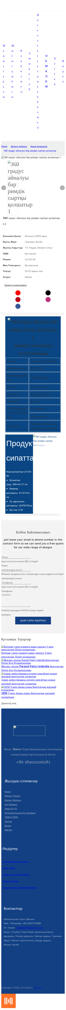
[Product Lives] (8, 1007)
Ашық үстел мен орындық (16, 874)
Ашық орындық (10, 881)
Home (4, 146)
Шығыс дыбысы (19, 146)
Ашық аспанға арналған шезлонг (20, 887)
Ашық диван (9, 868)
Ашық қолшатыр (38, 146)
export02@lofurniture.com (29, 927)
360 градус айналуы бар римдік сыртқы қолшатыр (30, 150)
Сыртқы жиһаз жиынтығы (16, 861)
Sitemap (37, 987)
